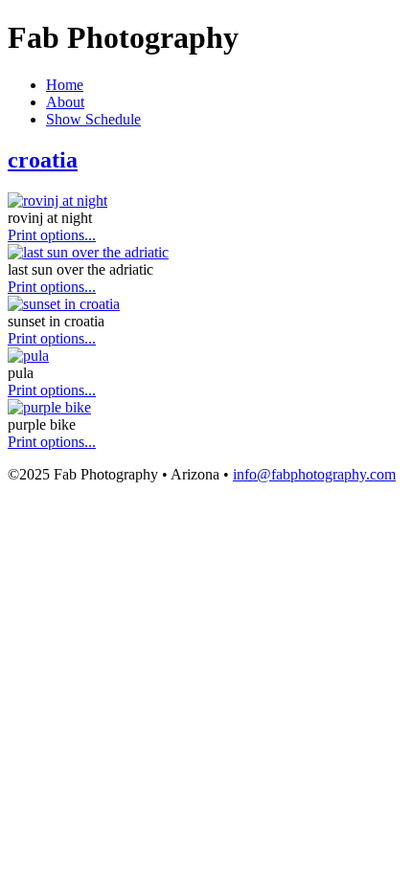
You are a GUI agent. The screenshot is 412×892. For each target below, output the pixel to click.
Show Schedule (93, 119)
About (65, 102)
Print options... (52, 235)
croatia (43, 159)
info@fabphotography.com (314, 474)
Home (64, 85)
